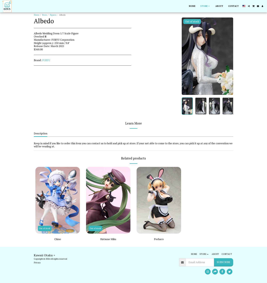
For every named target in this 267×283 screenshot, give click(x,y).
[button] (249, 6)
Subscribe (223, 262)
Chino (57, 239)
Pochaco (159, 239)
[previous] (186, 56)
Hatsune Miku (108, 239)
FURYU (46, 60)
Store (44, 14)
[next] (228, 56)
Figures (53, 14)
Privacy (37, 262)
